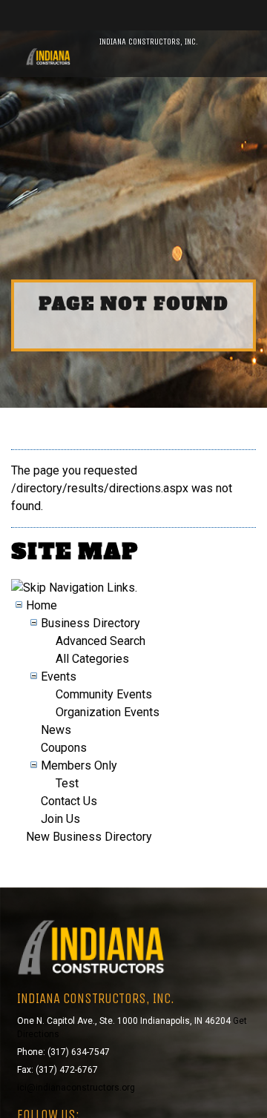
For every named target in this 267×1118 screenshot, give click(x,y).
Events (58, 676)
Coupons (64, 748)
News (56, 730)
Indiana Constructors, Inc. (148, 41)
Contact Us (69, 801)
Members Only (79, 765)
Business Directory (90, 623)
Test (67, 783)
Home (41, 605)
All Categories (92, 659)
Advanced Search (100, 641)
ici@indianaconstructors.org (76, 1087)
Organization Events (107, 712)
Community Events (104, 694)
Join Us (60, 819)
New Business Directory (89, 837)
